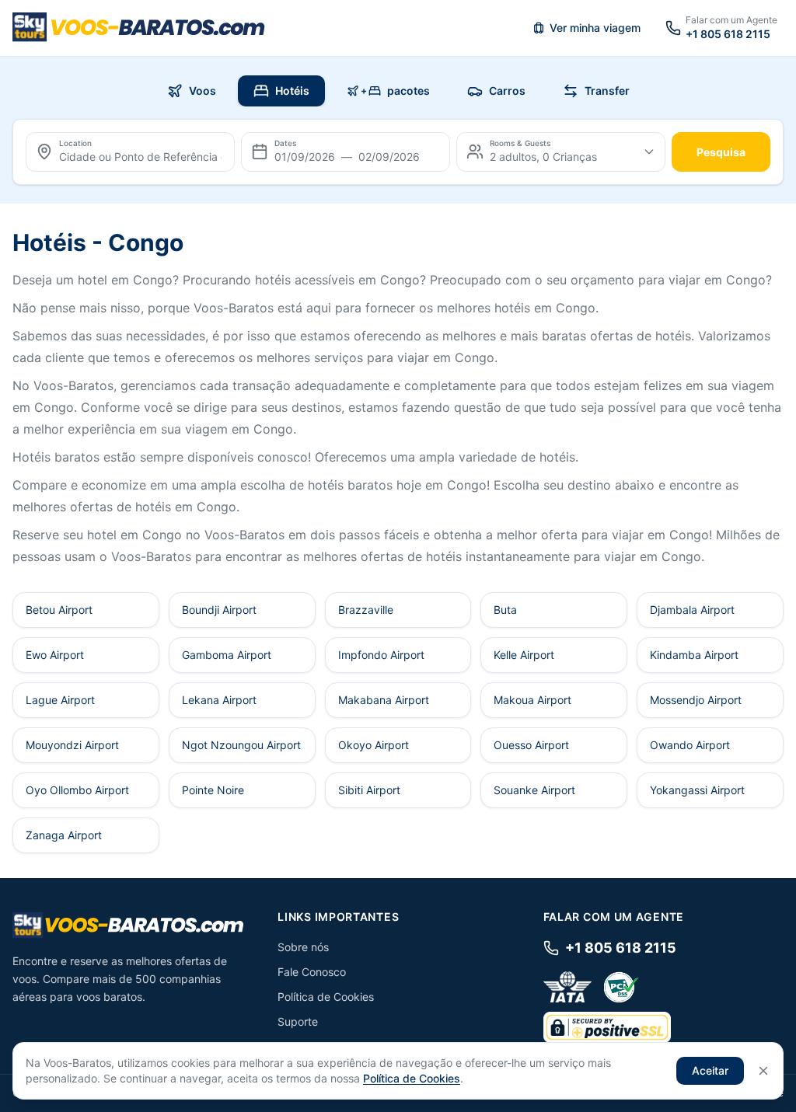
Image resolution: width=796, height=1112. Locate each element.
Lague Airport (60, 699)
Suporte (298, 1021)
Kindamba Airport (694, 654)
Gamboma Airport (226, 654)
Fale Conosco (312, 971)
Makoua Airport (532, 699)
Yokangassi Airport (697, 790)
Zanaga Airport (64, 835)
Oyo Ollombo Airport (77, 790)
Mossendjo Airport (696, 699)
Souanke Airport (534, 790)
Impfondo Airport (381, 654)
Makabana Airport (383, 699)
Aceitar (710, 1070)
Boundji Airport (219, 609)
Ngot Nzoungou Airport (241, 744)
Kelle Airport (524, 654)
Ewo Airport (55, 654)
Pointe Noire (213, 790)
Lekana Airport (219, 699)
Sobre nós (303, 946)
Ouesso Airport (531, 744)
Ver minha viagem (595, 27)
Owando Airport (690, 744)
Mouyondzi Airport (72, 744)
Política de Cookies (326, 996)
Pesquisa (720, 152)
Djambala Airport (692, 609)
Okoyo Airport (373, 744)
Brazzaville (365, 609)
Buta (505, 609)
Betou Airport (59, 609)
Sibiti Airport (369, 790)
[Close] (763, 1071)
